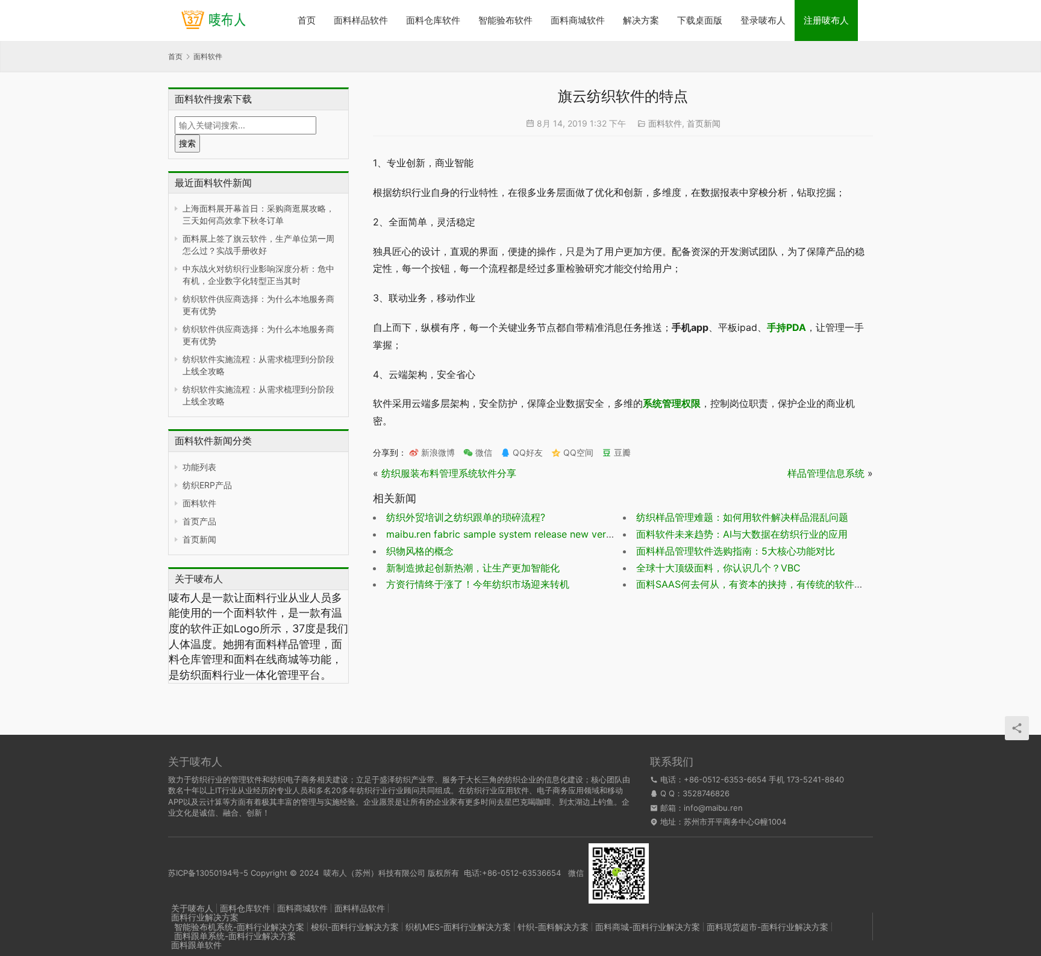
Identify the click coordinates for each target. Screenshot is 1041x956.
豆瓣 (621, 452)
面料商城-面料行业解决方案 (647, 927)
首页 (307, 20)
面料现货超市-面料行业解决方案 (767, 927)
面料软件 (199, 503)
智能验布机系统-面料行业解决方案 (239, 927)
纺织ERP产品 (207, 485)
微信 (477, 452)
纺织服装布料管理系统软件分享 (448, 473)
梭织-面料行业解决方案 (355, 927)
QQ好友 (526, 452)
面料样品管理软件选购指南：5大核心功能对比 (735, 551)
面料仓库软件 (433, 20)
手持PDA (786, 327)
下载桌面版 (699, 20)
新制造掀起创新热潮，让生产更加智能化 (473, 568)
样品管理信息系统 (825, 473)
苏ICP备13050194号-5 (208, 872)
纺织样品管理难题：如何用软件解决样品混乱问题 (742, 517)
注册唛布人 (826, 20)
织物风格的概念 (420, 551)
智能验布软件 (505, 20)
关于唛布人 (192, 908)
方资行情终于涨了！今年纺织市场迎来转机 (477, 584)
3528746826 (706, 793)
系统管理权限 (672, 403)
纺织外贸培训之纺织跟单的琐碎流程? (465, 517)
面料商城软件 (578, 20)
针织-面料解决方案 (553, 927)
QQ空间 (577, 452)
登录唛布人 (763, 20)
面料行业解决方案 (205, 917)
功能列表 (199, 467)
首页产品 (199, 521)
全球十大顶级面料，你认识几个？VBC (718, 568)
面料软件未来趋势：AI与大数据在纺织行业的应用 (742, 534)
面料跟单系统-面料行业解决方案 (235, 936)
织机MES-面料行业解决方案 (458, 927)
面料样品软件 (361, 20)
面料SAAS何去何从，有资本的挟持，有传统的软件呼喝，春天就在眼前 (788, 584)
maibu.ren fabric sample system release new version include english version (558, 534)
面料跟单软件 (196, 945)
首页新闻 (199, 539)
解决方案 (641, 20)
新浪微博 (437, 452)
